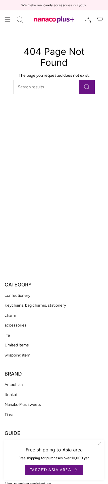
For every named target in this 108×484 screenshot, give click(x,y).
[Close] (99, 444)
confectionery (17, 295)
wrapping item (17, 355)
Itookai (11, 394)
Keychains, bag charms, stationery (35, 305)
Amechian (14, 384)
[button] (20, 19)
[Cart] (100, 19)
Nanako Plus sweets (23, 404)
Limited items (17, 345)
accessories (15, 325)
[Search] (87, 87)
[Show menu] (7, 19)
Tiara (9, 414)
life (7, 335)
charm (10, 315)
